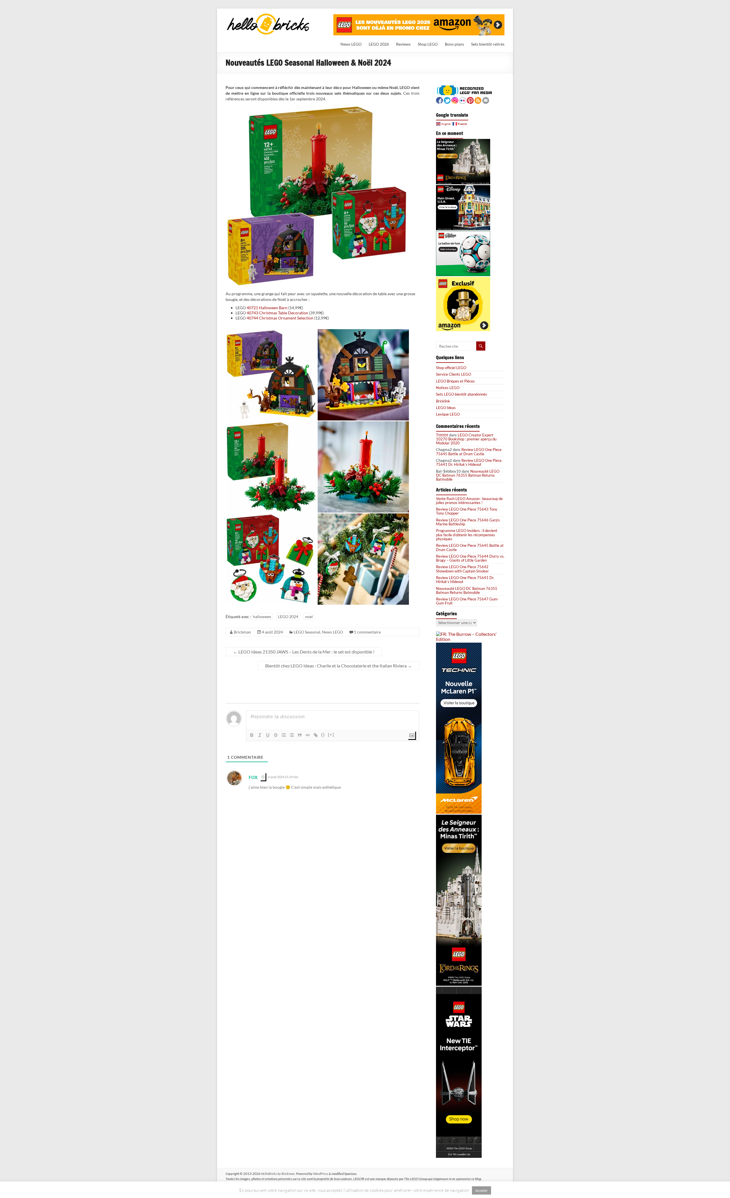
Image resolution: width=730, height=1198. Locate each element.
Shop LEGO (428, 44)
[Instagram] (454, 99)
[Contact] (485, 99)
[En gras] (252, 735)
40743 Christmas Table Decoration (277, 312)
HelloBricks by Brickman (278, 1173)
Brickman (242, 632)
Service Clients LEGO (453, 374)
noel (309, 616)
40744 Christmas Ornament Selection (280, 317)
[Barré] (276, 735)
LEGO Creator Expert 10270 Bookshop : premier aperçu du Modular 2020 (466, 439)
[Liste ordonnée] (284, 735)
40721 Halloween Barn (267, 307)
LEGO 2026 (379, 44)
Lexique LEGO (448, 414)
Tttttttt (442, 435)
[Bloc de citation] (300, 735)
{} (323, 734)
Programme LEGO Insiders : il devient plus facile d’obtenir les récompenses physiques (466, 534)
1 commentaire (367, 632)
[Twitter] (447, 99)
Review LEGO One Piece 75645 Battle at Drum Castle (469, 451)
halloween (262, 616)
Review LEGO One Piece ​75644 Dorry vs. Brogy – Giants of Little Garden (470, 558)
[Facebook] (439, 99)
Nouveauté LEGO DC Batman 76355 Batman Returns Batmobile (467, 475)
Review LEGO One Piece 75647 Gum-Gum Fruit (467, 601)
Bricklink (443, 401)
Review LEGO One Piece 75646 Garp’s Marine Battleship (468, 522)
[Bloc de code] (308, 735)
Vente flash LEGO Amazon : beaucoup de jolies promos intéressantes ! (469, 500)
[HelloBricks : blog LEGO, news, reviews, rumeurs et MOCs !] (268, 15)
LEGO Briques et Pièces (455, 381)
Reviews (403, 44)
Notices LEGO (447, 387)
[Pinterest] (470, 99)
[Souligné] (268, 735)
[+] (331, 734)
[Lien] (316, 735)
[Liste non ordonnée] (292, 735)
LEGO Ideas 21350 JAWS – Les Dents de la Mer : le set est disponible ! (303, 651)
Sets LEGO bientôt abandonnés (461, 394)
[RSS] (477, 99)
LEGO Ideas (446, 407)
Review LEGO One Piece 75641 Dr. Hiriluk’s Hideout (469, 462)
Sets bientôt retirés (487, 44)
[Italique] (260, 735)
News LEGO (351, 44)
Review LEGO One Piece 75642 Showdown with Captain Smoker (462, 568)
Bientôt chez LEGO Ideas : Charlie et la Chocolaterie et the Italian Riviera (338, 665)
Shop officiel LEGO (451, 367)
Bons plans (454, 44)
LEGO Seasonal (307, 632)
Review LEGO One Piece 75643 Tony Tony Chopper (466, 511)
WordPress (320, 1173)
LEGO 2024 (288, 616)
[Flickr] (462, 99)
